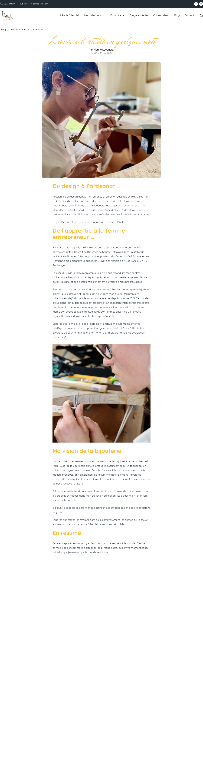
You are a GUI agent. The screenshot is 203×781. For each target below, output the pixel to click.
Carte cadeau (161, 15)
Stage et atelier (139, 15)
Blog (177, 15)
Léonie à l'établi (69, 15)
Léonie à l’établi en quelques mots (28, 29)
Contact (189, 15)
